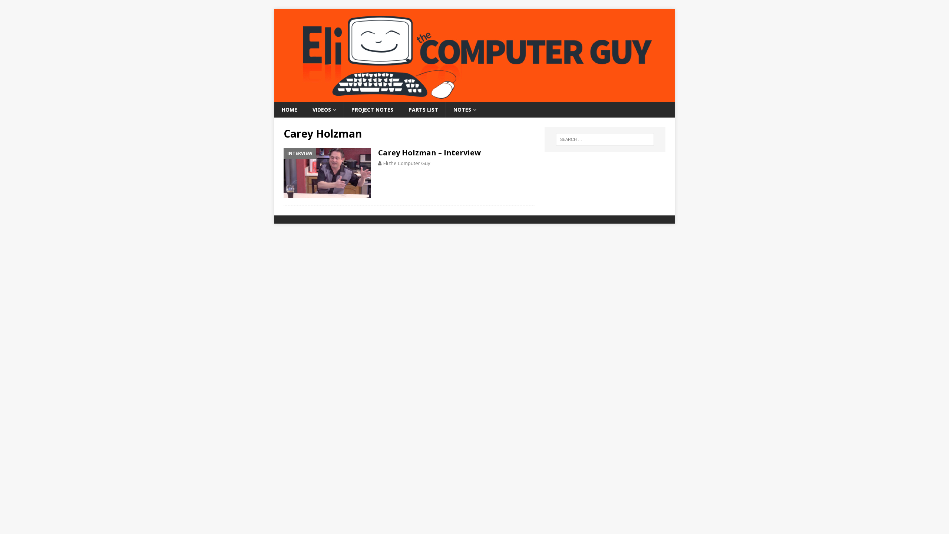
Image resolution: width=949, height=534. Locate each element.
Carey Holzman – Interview (429, 153)
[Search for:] (604, 139)
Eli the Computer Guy (406, 163)
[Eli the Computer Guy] (474, 97)
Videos (322, 109)
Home (289, 109)
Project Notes (372, 109)
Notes (462, 109)
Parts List (423, 109)
